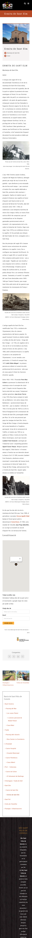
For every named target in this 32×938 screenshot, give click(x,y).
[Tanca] (20, 559)
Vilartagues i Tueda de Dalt (14, 781)
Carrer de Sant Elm (12, 790)
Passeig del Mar (11, 708)
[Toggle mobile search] (25, 3)
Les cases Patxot (12, 713)
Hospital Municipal (13, 753)
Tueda (7, 730)
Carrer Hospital (11, 748)
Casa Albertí (11, 762)
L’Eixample (8, 744)
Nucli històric (9, 704)
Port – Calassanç (10, 767)
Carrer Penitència (11, 758)
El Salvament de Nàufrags (15, 776)
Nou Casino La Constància (15, 739)
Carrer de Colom (11, 771)
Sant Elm (8, 785)
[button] (16, 564)
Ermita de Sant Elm (13, 795)
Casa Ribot (10, 725)
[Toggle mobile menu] (28, 3)
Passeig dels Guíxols (13, 734)
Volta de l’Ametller (23, 675)
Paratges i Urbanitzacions (9, 675)
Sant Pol (7, 799)
